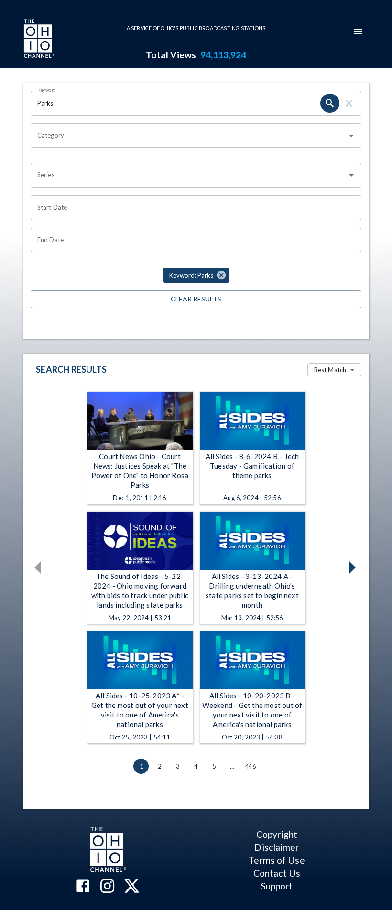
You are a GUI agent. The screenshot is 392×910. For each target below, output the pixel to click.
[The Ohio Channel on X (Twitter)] (131, 887)
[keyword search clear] (349, 103)
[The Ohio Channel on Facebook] (83, 887)
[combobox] (189, 136)
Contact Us (276, 873)
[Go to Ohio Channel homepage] (38, 40)
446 (250, 766)
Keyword (46, 90)
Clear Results (196, 299)
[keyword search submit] (329, 103)
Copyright (276, 834)
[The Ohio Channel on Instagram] (107, 887)
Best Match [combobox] (330, 370)
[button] (196, 275)
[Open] (351, 135)
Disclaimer (276, 847)
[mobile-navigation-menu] (358, 31)
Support (277, 885)
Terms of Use (277, 860)
